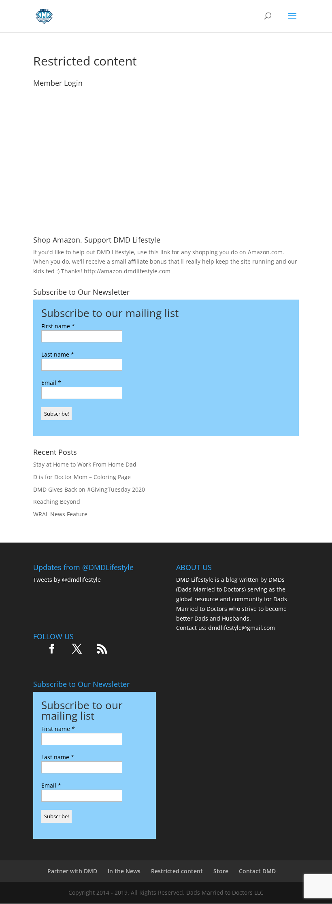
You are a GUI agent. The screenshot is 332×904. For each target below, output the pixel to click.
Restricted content (177, 871)
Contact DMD (257, 871)
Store (220, 871)
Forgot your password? (166, 219)
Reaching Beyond (56, 501)
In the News (124, 871)
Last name (57, 354)
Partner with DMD (72, 871)
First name (58, 326)
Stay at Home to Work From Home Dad (84, 464)
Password (92, 136)
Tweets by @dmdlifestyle (67, 579)
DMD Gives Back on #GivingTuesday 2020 (89, 489)
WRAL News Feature (60, 514)
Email (51, 383)
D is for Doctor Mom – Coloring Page (82, 477)
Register (213, 195)
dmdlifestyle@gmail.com (241, 628)
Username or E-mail (107, 101)
